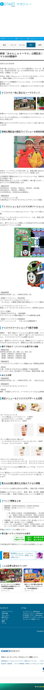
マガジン (22, 38)
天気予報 (5, 613)
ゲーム (4, 623)
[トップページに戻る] (8, 4)
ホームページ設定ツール (31, 619)
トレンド (13, 45)
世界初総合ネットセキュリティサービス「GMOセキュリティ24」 (19, 661)
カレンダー (5, 615)
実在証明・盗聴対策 (6, 663)
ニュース (5, 619)
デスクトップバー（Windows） (33, 613)
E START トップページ (6, 38)
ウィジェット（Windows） (32, 611)
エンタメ (22, 45)
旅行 (17, 38)
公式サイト (9, 529)
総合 (4, 45)
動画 (3, 621)
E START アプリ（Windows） (33, 615)
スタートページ (7, 611)
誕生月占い (5, 617)
